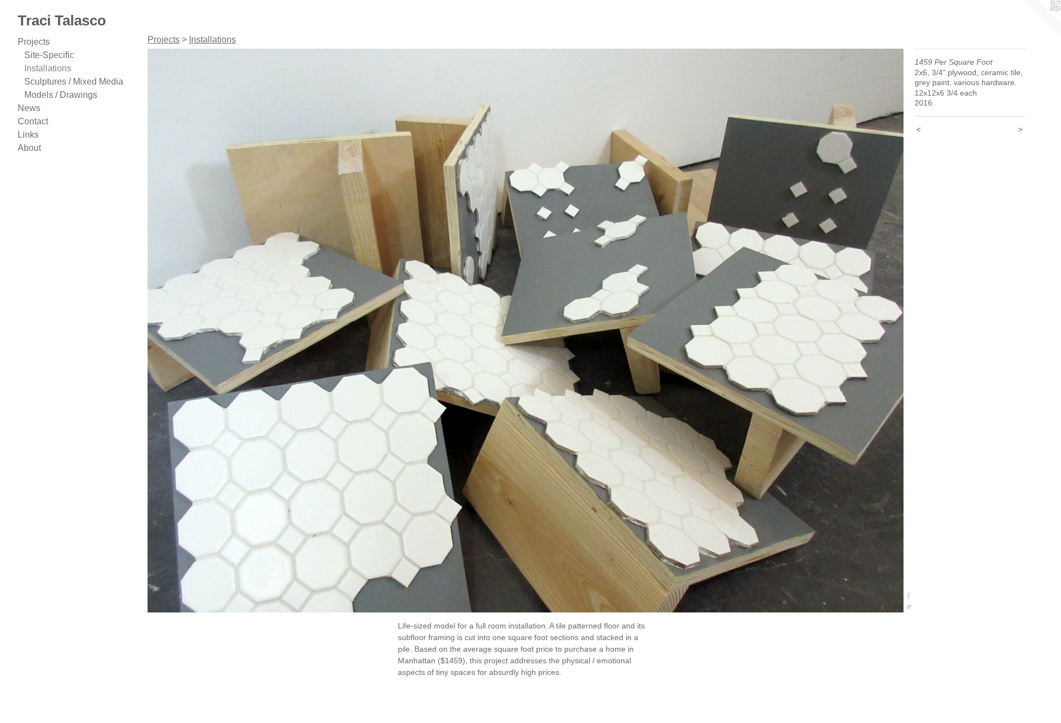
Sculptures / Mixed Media (73, 81)
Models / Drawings (60, 94)
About (29, 148)
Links (28, 134)
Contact (33, 121)
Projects (34, 41)
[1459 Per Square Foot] (526, 330)
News (29, 108)
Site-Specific (49, 55)
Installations (47, 68)
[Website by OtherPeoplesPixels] (1039, 22)
